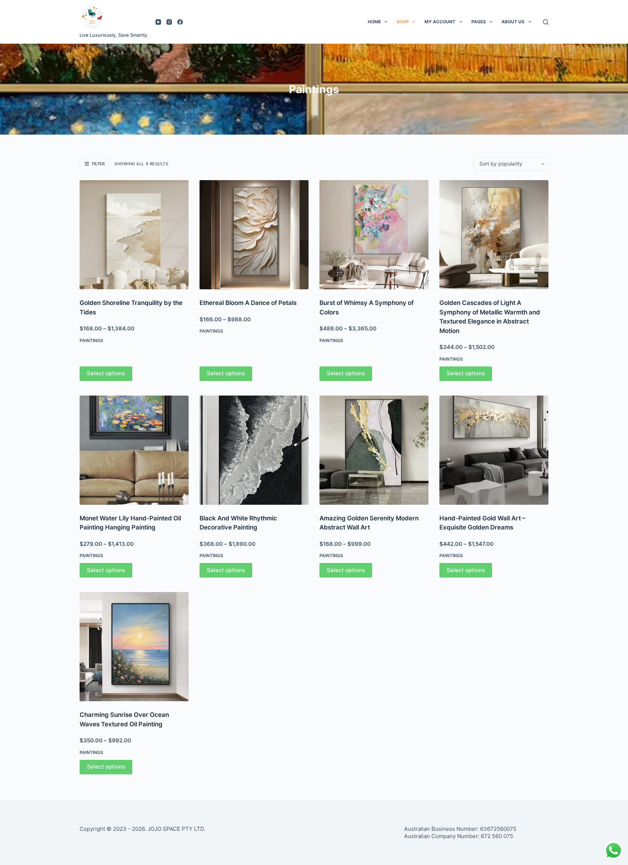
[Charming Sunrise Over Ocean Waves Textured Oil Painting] (134, 646)
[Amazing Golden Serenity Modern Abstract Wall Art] (373, 450)
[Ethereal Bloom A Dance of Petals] (254, 234)
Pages (478, 21)
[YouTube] (158, 22)
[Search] (545, 22)
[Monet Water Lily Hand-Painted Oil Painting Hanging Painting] (134, 450)
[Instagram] (169, 22)
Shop (402, 21)
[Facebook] (180, 22)
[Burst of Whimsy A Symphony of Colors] (373, 234)
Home (374, 21)
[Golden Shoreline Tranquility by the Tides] (134, 234)
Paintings (91, 340)
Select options (106, 373)
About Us (513, 21)
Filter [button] (98, 163)
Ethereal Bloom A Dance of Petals (248, 302)
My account (439, 21)
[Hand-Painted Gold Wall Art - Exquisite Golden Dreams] (493, 450)
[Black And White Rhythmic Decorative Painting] (254, 450)
